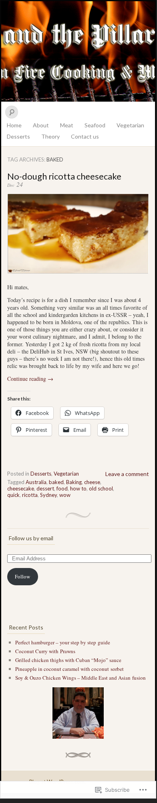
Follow (22, 576)
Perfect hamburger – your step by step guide (62, 642)
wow (64, 495)
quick (13, 495)
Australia (36, 482)
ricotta (30, 495)
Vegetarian (130, 125)
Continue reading (30, 378)
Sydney (48, 495)
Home (14, 125)
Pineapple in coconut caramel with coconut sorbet (69, 668)
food (62, 488)
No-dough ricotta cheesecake (64, 176)
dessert (45, 488)
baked (56, 482)
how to (78, 488)
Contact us (85, 136)
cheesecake (20, 488)
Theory (50, 136)
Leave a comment (127, 473)
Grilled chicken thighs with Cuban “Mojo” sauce (68, 660)
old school (101, 488)
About (41, 125)
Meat (66, 125)
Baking (74, 482)
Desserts (18, 136)
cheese (92, 482)
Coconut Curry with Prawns (45, 651)
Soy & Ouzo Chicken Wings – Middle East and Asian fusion (80, 677)
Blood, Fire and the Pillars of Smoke (78, 51)
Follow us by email (31, 538)
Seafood (95, 125)
